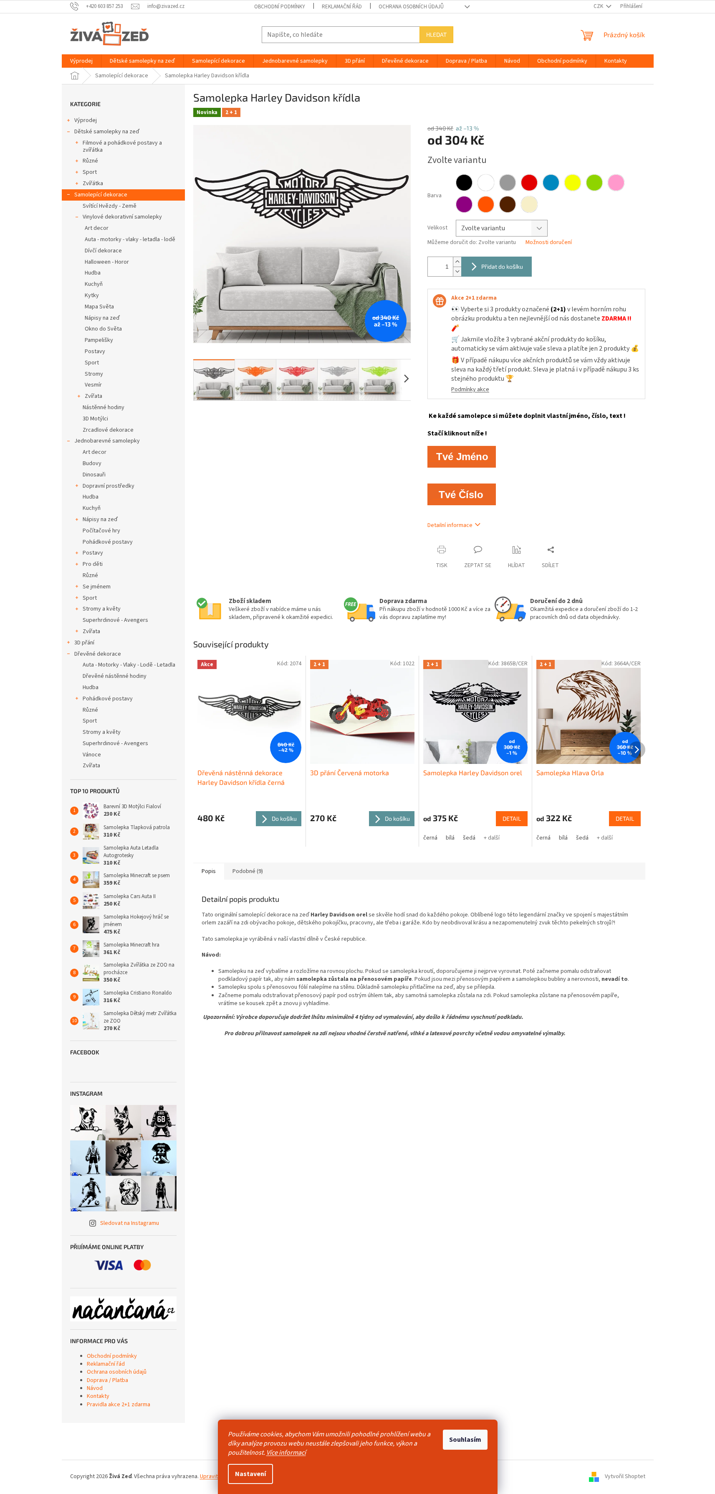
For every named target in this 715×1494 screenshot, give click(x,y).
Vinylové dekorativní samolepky (122, 217)
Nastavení (250, 1474)
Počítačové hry (101, 531)
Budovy (92, 463)
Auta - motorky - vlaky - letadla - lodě (130, 239)
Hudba (93, 273)
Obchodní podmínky (279, 6)
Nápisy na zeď (102, 318)
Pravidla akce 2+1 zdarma (118, 1404)
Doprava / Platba (107, 1380)
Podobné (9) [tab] (247, 871)
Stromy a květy (102, 609)
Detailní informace (449, 525)
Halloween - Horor (107, 262)
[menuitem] (81, 61)
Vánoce (92, 755)
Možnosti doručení (549, 243)
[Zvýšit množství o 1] (457, 262)
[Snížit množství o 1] (457, 271)
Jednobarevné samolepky (107, 441)
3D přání (84, 643)
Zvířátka (93, 183)
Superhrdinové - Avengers (115, 620)
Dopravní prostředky (108, 486)
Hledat (436, 34)
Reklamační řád (342, 6)
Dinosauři (94, 475)
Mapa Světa (99, 307)
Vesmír (93, 385)
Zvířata (93, 396)
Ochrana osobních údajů (411, 6)
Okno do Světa (103, 329)
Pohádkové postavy (108, 542)
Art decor (97, 228)
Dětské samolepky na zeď (106, 131)
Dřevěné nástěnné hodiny (115, 676)
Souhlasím (465, 1439)
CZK (599, 6)
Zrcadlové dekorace (108, 430)
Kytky (92, 295)
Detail (512, 818)
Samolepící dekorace (100, 195)
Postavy (95, 351)
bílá (450, 838)
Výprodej (85, 120)
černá (430, 838)
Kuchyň (94, 284)
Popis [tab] (209, 871)
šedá (469, 838)
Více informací (286, 1452)
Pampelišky (99, 340)
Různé (90, 161)
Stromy (94, 374)
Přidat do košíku (502, 266)
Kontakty (98, 1396)
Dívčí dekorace (103, 251)
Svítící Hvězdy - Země (109, 206)
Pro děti (93, 564)
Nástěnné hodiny (103, 407)
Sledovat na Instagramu (129, 1223)
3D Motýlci (95, 419)
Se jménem (97, 587)
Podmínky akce (470, 389)
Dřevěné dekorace (97, 654)
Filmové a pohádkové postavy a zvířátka (122, 146)
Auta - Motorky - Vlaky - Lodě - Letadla (129, 665)
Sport (90, 172)
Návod (95, 1388)
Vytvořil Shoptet (625, 1476)
